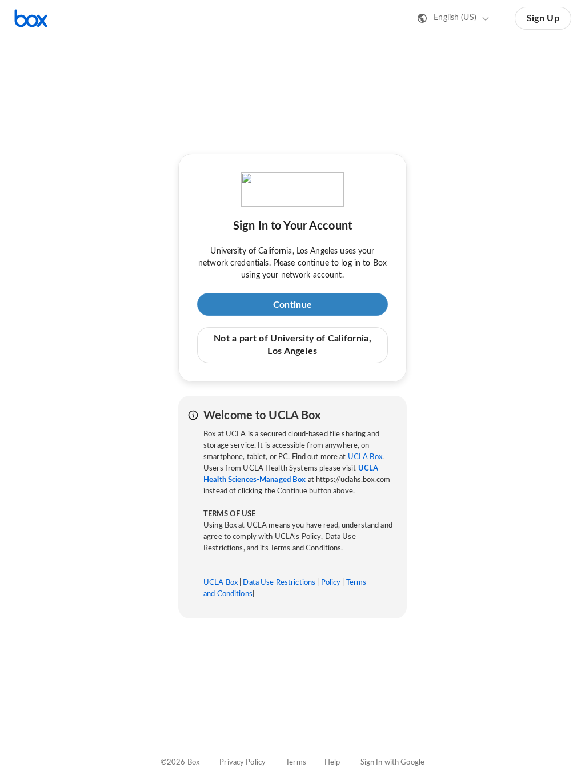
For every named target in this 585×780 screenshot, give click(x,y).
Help (332, 762)
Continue (292, 304)
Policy (331, 582)
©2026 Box (180, 762)
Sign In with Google (392, 762)
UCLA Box (365, 457)
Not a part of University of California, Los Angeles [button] (292, 345)
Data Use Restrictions (279, 582)
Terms (296, 762)
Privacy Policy (242, 762)
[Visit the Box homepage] (31, 18)
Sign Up (543, 18)
